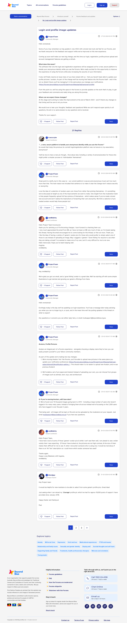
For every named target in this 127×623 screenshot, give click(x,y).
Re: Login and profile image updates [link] (54, 20)
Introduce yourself (62, 16)
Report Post (74, 121)
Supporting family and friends (47, 551)
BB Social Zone (50, 542)
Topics (29, 5)
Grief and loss (72, 542)
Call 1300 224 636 (99, 577)
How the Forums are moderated (60, 582)
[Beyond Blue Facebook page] (87, 610)
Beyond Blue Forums (15, 5)
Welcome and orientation (100, 551)
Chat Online (97, 587)
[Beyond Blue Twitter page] (105, 610)
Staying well (86, 546)
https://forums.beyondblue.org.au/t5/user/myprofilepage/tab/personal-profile (66, 84)
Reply (111, 121)
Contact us (65, 620)
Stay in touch (50, 610)
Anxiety (40, 542)
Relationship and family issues (48, 546)
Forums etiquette (55, 586)
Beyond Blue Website (15, 572)
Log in (89, 5)
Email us (95, 596)
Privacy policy (94, 620)
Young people (42, 555)
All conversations (42, 5)
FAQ (50, 578)
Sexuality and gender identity (70, 546)
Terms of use (79, 620)
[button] (41, 121)
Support (114, 5)
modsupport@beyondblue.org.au (54, 415)
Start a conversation (20, 16)
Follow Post (60, 121)
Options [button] (116, 16)
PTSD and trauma (105, 542)
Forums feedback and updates (85, 16)
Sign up (102, 5)
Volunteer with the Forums (59, 590)
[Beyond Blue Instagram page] (99, 610)
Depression (61, 542)
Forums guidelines (59, 5)
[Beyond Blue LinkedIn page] (111, 610)
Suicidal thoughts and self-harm (103, 546)
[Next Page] (87, 527)
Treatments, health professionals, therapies (74, 551)
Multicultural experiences (88, 542)
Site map (107, 620)
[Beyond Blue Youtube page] (93, 610)
